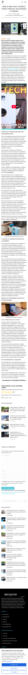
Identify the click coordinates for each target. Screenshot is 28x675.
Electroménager (6, 23)
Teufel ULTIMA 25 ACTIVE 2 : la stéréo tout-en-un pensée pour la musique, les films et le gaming (16, 512)
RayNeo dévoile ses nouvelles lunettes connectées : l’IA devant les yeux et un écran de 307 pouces (15, 527)
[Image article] (5, 409)
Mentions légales (7, 643)
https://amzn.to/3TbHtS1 (18, 380)
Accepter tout (14, 664)
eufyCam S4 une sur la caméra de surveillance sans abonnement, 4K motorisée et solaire (18, 417)
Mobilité (5, 621)
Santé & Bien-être (7, 626)
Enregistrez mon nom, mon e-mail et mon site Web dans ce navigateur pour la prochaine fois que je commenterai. (13, 483)
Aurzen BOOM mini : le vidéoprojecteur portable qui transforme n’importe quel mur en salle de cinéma (18, 435)
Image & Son (6, 614)
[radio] (2, 392)
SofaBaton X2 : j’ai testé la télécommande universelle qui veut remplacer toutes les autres (16, 542)
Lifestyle (5, 619)
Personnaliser (14, 668)
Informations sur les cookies (10, 640)
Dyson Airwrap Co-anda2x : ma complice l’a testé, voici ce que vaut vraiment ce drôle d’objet (17, 409)
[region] (14, 661)
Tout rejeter (14, 672)
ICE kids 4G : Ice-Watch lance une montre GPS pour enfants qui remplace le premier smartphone (16, 571)
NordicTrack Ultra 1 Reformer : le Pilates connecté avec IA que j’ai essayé (15, 549)
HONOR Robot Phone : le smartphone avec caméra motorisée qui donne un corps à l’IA (16, 519)
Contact (5, 636)
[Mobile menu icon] (25, 2)
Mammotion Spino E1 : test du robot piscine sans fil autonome (17, 425)
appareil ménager (13, 69)
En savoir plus (9, 661)
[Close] (26, 649)
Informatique (6, 617)
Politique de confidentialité (9, 638)
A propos (5, 633)
